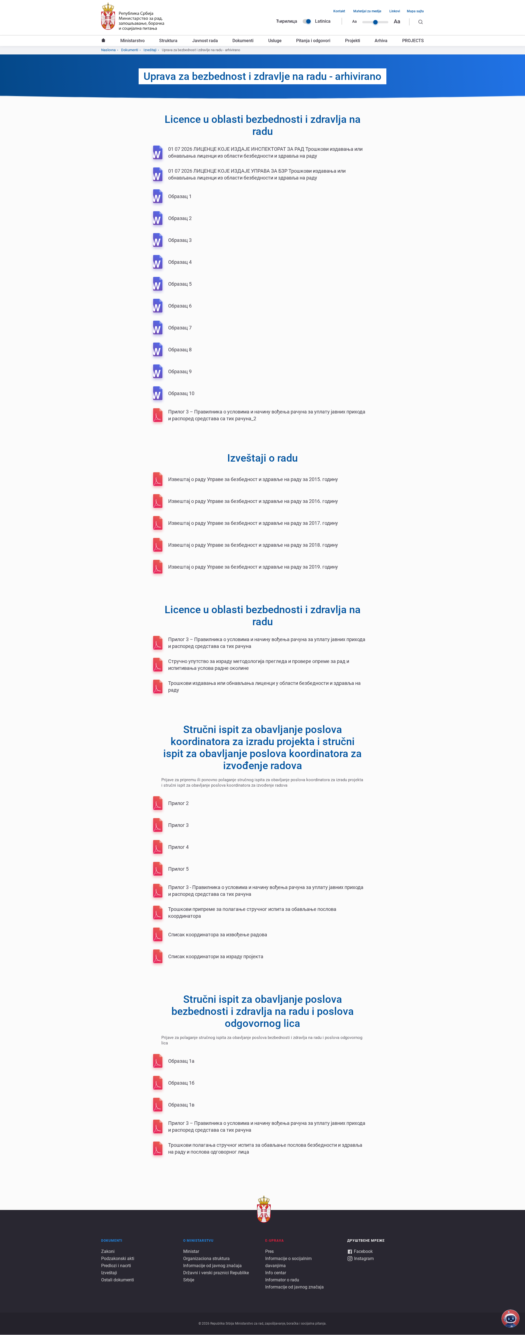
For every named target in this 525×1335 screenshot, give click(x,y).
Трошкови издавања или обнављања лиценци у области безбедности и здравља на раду (264, 686)
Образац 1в (181, 1105)
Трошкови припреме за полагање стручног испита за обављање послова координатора (252, 912)
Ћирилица (286, 21)
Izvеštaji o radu (262, 458)
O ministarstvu (198, 1241)
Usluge (275, 40)
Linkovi (394, 11)
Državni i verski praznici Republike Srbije (216, 1276)
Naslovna (103, 41)
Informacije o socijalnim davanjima (288, 1262)
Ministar (191, 1251)
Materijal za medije (367, 11)
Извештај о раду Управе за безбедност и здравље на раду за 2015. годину (253, 479)
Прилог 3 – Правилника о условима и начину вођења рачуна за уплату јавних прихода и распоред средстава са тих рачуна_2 (266, 415)
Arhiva (381, 40)
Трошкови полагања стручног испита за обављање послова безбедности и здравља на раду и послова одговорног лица (265, 1148)
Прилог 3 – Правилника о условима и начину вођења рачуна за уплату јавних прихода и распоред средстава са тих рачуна (266, 642)
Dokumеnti (129, 50)
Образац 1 (180, 196)
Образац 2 (180, 218)
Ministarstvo (132, 40)
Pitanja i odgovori (313, 40)
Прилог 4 (178, 847)
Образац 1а (181, 1061)
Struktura (168, 40)
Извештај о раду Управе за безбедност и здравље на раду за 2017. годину (253, 523)
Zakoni (108, 1251)
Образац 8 (180, 349)
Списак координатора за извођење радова (217, 934)
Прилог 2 (178, 803)
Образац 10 (181, 393)
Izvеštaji (150, 50)
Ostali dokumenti (117, 1279)
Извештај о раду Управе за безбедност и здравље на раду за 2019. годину (253, 567)
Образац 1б (181, 1083)
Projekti (352, 40)
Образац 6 (180, 306)
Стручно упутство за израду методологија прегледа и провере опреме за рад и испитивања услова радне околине (258, 664)
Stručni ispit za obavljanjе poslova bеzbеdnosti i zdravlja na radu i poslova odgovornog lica (262, 1011)
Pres (269, 1251)
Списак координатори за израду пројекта (215, 956)
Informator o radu (282, 1279)
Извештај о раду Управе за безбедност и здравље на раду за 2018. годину (253, 545)
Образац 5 (180, 284)
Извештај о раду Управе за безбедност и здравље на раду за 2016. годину (253, 501)
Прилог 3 (178, 825)
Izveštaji (109, 1272)
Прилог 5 (178, 869)
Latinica (323, 21)
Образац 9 (180, 371)
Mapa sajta (415, 11)
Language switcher (307, 21)
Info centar (275, 1272)
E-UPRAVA (274, 1241)
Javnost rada (205, 40)
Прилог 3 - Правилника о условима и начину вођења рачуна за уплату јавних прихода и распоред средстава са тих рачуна (265, 890)
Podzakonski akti (117, 1258)
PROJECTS (413, 40)
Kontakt (339, 11)
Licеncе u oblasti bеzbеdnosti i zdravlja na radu (263, 125)
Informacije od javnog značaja (212, 1265)
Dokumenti (242, 40)
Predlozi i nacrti (116, 1265)
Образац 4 (180, 262)
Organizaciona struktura (206, 1258)
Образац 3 (180, 240)
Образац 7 (180, 328)
